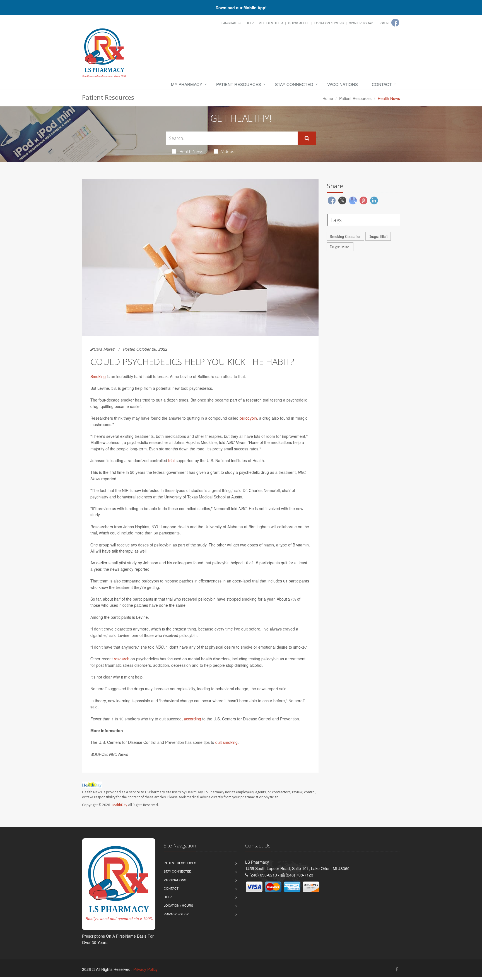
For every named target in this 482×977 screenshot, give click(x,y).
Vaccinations (342, 84)
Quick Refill (298, 23)
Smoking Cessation (345, 236)
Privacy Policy (176, 914)
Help (250, 23)
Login (384, 23)
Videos (227, 151)
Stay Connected (294, 84)
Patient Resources (238, 84)
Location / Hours (329, 23)
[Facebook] (395, 23)
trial (171, 460)
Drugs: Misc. (340, 246)
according (192, 719)
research (121, 658)
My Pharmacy (186, 84)
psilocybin (248, 418)
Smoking (98, 376)
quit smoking (226, 742)
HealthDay (119, 804)
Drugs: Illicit (378, 236)
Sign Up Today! (361, 23)
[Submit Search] (307, 138)
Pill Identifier (271, 23)
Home (327, 98)
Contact (382, 84)
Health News (191, 151)
